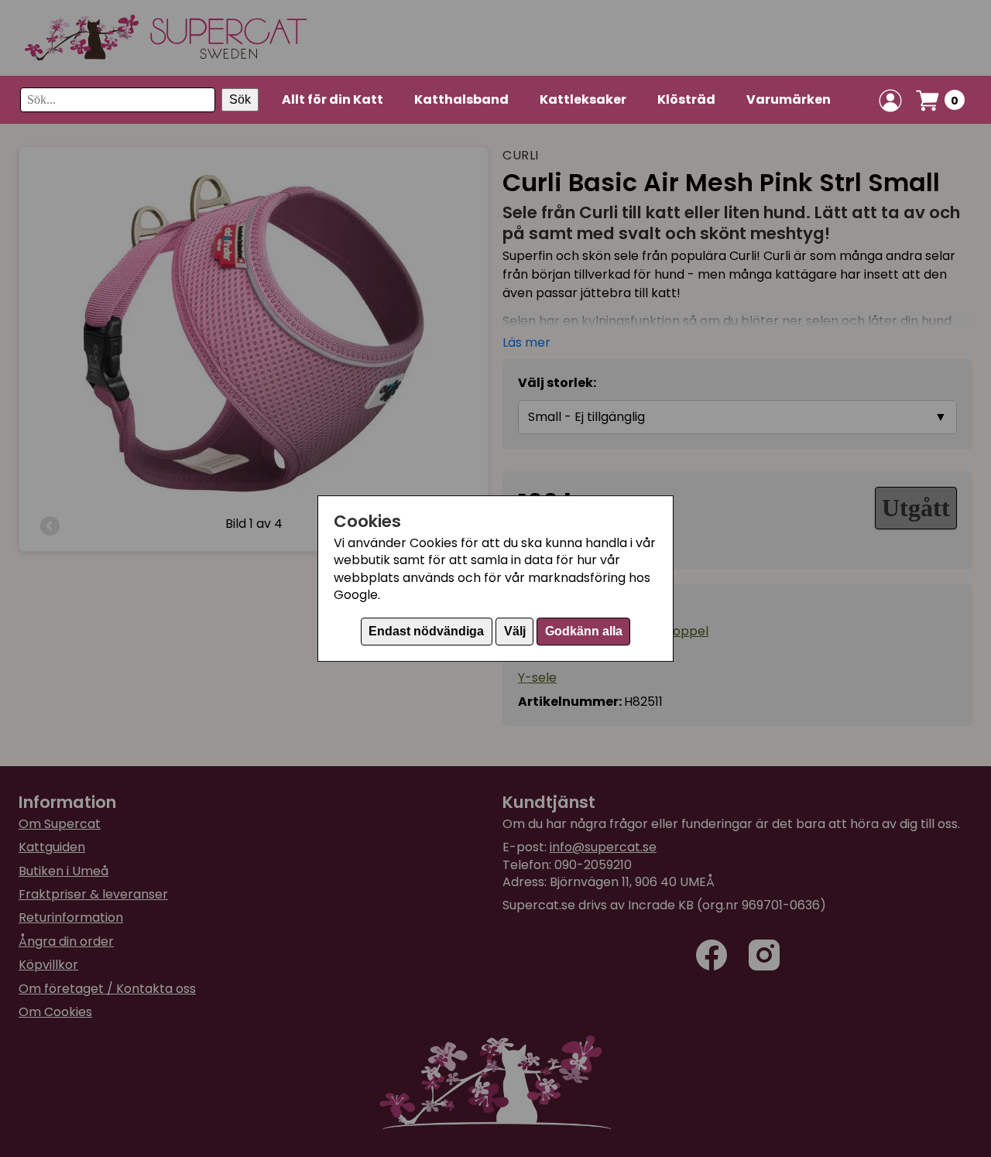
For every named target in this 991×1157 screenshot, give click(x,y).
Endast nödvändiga (426, 631)
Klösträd (686, 99)
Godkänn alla (583, 631)
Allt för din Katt (332, 99)
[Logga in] (890, 100)
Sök (240, 100)
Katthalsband (461, 99)
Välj (515, 631)
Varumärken (788, 99)
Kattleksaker (583, 99)
